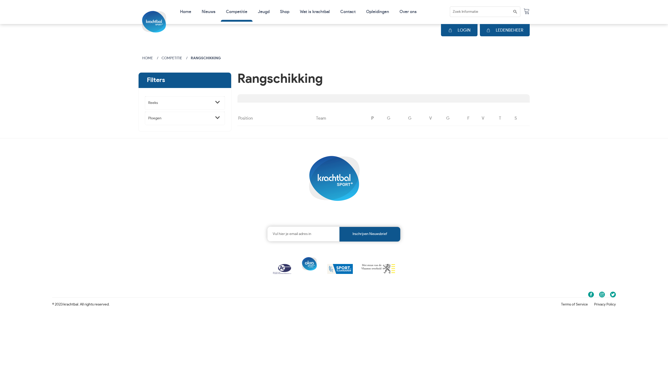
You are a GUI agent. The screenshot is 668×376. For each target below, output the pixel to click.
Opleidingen (377, 12)
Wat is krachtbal (315, 12)
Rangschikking (206, 58)
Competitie (172, 58)
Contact (348, 12)
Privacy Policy (605, 304)
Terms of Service (574, 304)
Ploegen (155, 118)
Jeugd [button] (264, 12)
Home (185, 12)
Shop (284, 12)
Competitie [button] (236, 12)
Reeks (153, 103)
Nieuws (209, 12)
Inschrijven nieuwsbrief (370, 234)
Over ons (408, 12)
